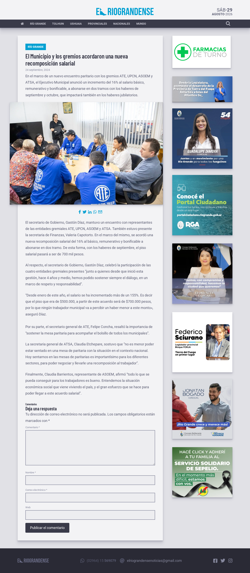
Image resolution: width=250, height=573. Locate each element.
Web (27, 507)
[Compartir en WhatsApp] (94, 212)
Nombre (30, 472)
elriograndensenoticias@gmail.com (154, 561)
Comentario (32, 427)
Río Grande (38, 23)
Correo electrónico (36, 489)
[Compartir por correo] (100, 212)
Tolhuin (58, 23)
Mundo (141, 23)
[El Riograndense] (125, 12)
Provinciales (97, 23)
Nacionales (121, 23)
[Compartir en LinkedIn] (89, 212)
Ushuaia (76, 23)
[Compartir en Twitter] (84, 212)
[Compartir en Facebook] (80, 212)
